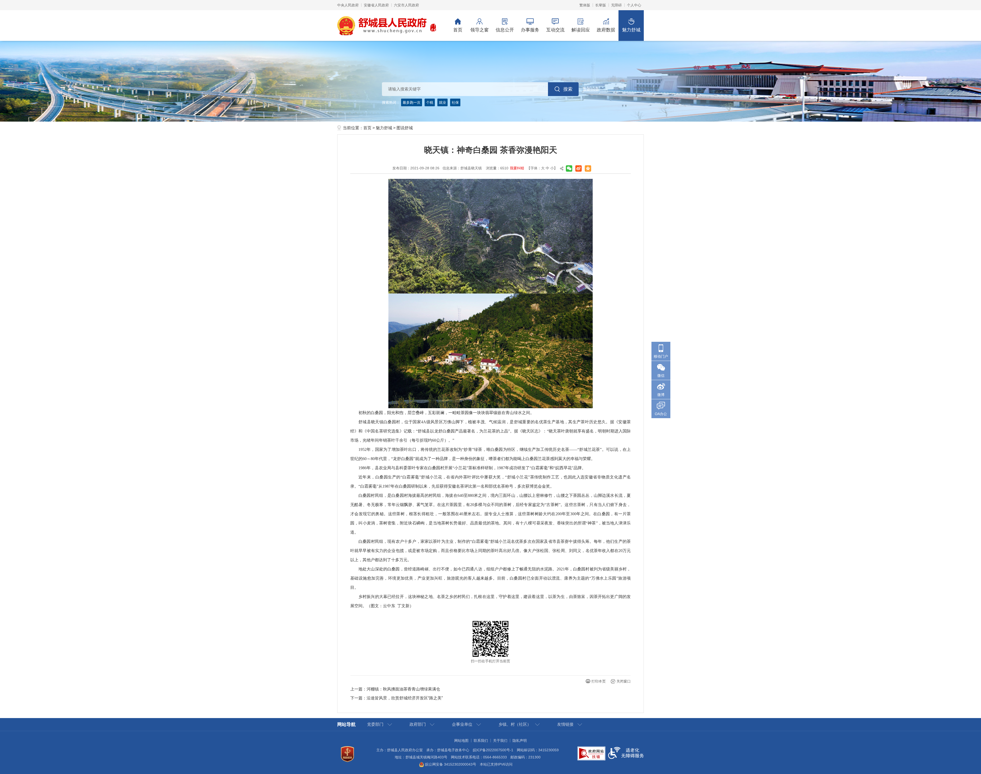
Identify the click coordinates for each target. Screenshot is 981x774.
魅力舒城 (631, 29)
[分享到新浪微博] (578, 168)
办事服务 (530, 29)
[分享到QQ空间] (588, 168)
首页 (457, 29)
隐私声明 (519, 740)
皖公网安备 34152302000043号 (450, 764)
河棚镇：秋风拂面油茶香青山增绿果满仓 (403, 689)
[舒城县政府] (490, 81)
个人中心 (634, 5)
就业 (442, 102)
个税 (429, 102)
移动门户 (661, 356)
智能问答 (591, 89)
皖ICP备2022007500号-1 (493, 750)
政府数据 (606, 29)
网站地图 (461, 740)
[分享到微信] (569, 168)
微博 (660, 395)
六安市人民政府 (406, 5)
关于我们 (500, 740)
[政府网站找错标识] (591, 753)
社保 (455, 102)
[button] (600, 5)
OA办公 (661, 414)
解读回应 (580, 29)
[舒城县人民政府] (387, 25)
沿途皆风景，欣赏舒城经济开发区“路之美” (405, 698)
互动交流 (555, 29)
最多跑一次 (412, 102)
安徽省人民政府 (376, 5)
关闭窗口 (623, 681)
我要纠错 (517, 168)
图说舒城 (404, 128)
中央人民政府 (348, 5)
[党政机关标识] (347, 754)
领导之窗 (479, 29)
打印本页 (598, 681)
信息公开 (505, 29)
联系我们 (481, 740)
